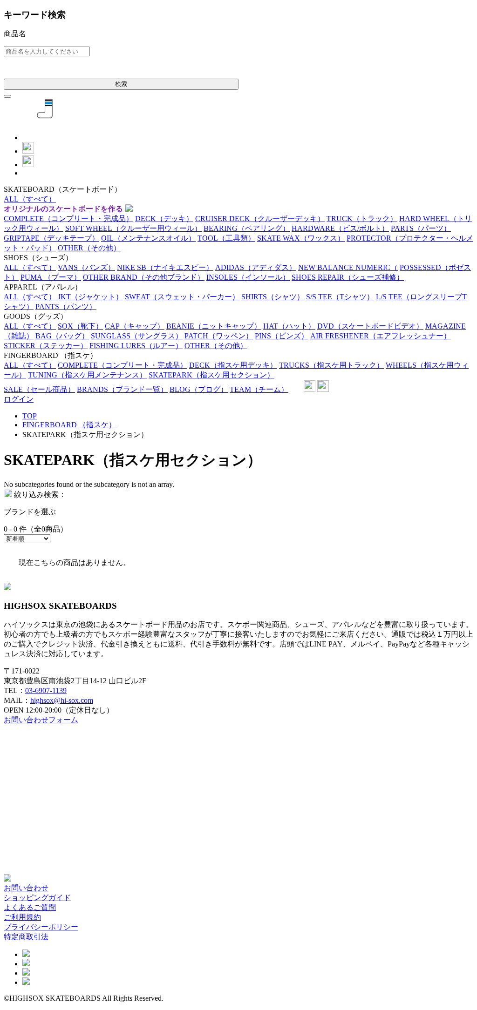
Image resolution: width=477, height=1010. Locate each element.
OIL (148, 238)
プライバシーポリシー (41, 927)
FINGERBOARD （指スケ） (69, 425)
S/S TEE (340, 297)
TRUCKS (331, 365)
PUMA (50, 277)
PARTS (421, 228)
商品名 (15, 34)
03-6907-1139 (46, 690)
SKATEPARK (211, 375)
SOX (80, 326)
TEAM (259, 389)
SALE (39, 389)
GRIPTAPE (51, 238)
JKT (90, 297)
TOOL (226, 238)
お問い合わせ (26, 888)
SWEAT (182, 297)
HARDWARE (340, 228)
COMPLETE (68, 218)
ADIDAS (255, 267)
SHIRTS (272, 297)
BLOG (199, 389)
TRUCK (362, 218)
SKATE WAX (301, 238)
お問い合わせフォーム (41, 720)
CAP (134, 326)
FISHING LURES (136, 346)
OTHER (89, 248)
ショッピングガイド (37, 898)
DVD (370, 326)
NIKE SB (165, 267)
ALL (30, 199)
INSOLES (248, 277)
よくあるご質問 (30, 907)
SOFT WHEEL (133, 228)
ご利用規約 (22, 917)
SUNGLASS (137, 336)
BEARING (247, 228)
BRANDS (122, 389)
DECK (164, 218)
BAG (62, 336)
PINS (281, 336)
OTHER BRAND (143, 277)
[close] (7, 96)
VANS (86, 267)
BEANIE (213, 326)
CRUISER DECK (260, 218)
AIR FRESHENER (380, 336)
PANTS (65, 306)
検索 (121, 84)
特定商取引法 (26, 937)
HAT (289, 326)
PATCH (218, 336)
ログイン (19, 399)
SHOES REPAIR (348, 277)
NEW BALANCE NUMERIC (348, 267)
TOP (29, 416)
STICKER (46, 346)
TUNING (87, 375)
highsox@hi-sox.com (61, 700)
